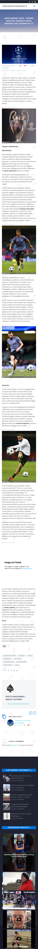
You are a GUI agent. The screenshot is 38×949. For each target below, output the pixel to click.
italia (30, 655)
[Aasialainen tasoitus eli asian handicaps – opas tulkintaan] (6, 816)
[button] (30, 713)
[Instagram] (35, 2)
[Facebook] (29, 2)
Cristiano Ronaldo (9, 655)
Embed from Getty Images (8, 107)
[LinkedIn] (14, 670)
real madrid (7, 665)
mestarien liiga (8, 662)
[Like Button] (4, 646)
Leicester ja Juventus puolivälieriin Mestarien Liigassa (23, 723)
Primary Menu (34, 6)
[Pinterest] (8, 670)
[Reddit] (17, 670)
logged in (15, 745)
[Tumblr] (11, 670)
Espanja (21, 655)
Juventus (17, 658)
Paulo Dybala (22, 662)
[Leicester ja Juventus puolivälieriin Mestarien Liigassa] (11, 722)
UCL (17, 665)
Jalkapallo (7, 658)
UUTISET (5, 68)
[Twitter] (32, 2)
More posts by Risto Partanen (18, 704)
